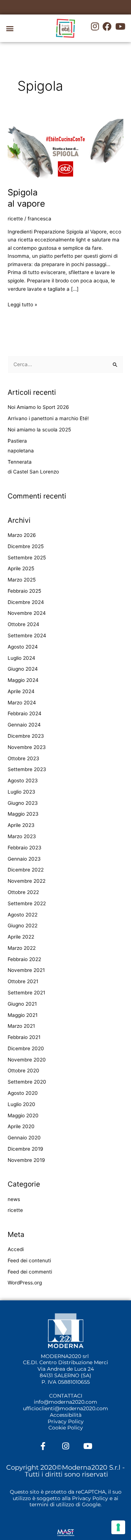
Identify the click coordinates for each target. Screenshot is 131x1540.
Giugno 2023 (23, 803)
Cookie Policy (65, 1428)
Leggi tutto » (22, 304)
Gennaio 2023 (24, 859)
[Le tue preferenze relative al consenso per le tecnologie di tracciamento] (118, 1527)
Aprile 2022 (21, 937)
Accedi (16, 1249)
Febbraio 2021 (24, 1037)
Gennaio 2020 (24, 1137)
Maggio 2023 (23, 814)
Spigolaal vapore (26, 198)
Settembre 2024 (27, 635)
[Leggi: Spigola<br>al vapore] (65, 149)
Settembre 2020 (27, 1082)
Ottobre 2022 (23, 892)
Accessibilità (66, 1415)
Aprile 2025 (21, 568)
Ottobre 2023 (23, 758)
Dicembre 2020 (26, 1048)
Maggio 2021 (22, 1015)
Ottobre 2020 (23, 1070)
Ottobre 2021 (23, 981)
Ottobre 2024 (23, 624)
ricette (15, 219)
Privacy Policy (66, 1421)
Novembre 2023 (27, 747)
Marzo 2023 (22, 836)
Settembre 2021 (26, 992)
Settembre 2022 (27, 903)
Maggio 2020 (23, 1115)
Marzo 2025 (22, 580)
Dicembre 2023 (26, 736)
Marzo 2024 (22, 702)
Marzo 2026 (22, 535)
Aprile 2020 (21, 1126)
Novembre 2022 (26, 881)
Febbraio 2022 (24, 959)
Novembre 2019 (26, 1160)
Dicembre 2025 (26, 546)
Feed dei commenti (30, 1272)
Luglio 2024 (21, 658)
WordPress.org (25, 1283)
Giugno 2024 (23, 669)
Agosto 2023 (23, 780)
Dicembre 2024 (26, 602)
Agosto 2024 (23, 647)
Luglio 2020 (21, 1104)
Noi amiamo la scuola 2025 (39, 429)
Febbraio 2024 (24, 713)
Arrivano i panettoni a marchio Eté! (48, 418)
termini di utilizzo (51, 1504)
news (14, 1199)
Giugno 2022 (22, 925)
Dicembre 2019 (25, 1149)
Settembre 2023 (27, 769)
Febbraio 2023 (24, 847)
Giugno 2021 (22, 1004)
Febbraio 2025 (24, 591)
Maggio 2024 (23, 680)
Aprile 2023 (21, 825)
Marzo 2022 (22, 948)
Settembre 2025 (27, 557)
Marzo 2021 (21, 1026)
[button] (10, 28)
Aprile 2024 (21, 691)
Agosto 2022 (22, 915)
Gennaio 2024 (24, 725)
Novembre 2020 (27, 1060)
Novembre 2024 (27, 613)
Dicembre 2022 (26, 870)
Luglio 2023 (21, 792)
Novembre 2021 (26, 970)
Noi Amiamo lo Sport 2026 (38, 407)
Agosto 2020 (23, 1093)
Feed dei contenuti (29, 1260)
